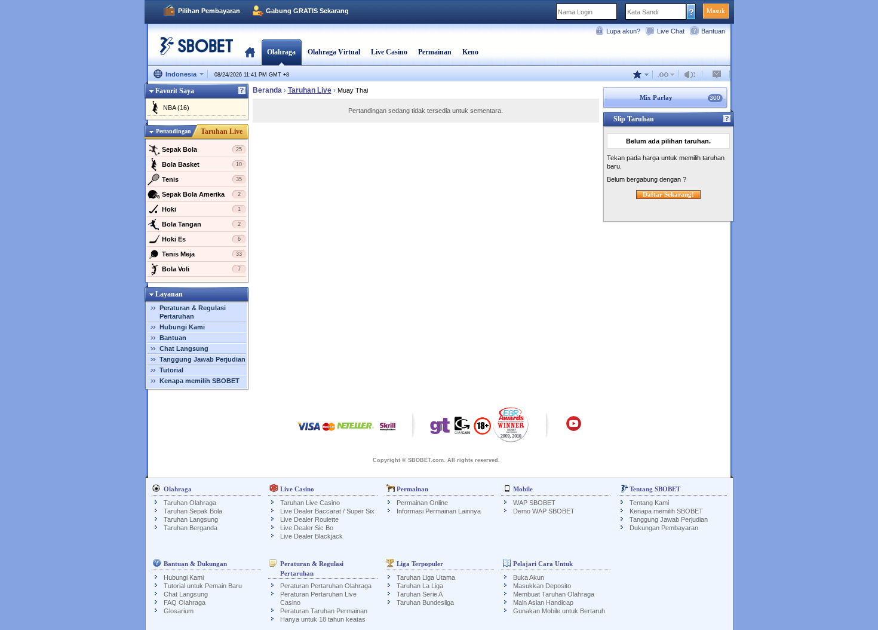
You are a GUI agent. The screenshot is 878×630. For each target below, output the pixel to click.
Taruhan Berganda (190, 527)
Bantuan (713, 31)
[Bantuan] (242, 91)
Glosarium (179, 610)
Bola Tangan (201, 224)
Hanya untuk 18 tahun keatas (323, 619)
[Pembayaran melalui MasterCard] (329, 432)
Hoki (201, 209)
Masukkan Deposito (542, 585)
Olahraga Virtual (334, 52)
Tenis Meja (202, 254)
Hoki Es (201, 239)
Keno (470, 52)
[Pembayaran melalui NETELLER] (355, 432)
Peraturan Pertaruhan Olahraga (326, 585)
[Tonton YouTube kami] (573, 429)
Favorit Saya (174, 91)
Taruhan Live (221, 131)
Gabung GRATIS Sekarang (307, 10)
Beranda (250, 52)
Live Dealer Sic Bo (306, 527)
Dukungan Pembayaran (664, 527)
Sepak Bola (202, 149)
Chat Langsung (183, 348)
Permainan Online (422, 502)
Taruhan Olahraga (190, 502)
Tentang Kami (649, 502)
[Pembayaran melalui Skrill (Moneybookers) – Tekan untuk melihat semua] (387, 432)
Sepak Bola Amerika (201, 194)
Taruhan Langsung (191, 519)
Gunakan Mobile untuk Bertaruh (559, 610)
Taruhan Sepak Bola (193, 511)
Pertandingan (173, 131)
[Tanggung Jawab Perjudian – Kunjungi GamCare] (462, 428)
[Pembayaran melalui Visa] (309, 432)
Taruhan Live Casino (310, 502)
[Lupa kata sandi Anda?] (691, 11)
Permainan (435, 52)
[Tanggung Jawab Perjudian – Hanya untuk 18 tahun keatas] (482, 429)
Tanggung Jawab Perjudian (202, 359)
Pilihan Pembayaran (209, 10)
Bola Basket (202, 164)
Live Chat (670, 31)
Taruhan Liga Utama (426, 577)
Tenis (202, 179)
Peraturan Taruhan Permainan (323, 610)
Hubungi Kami (182, 327)
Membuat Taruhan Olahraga (553, 594)
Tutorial (171, 370)
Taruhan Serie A (420, 594)
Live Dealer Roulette (309, 519)
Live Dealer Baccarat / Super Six (327, 511)
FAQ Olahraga (184, 602)
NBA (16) (176, 107)
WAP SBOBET (534, 502)
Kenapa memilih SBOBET (199, 380)
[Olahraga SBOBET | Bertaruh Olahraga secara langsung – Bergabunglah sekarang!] (193, 50)
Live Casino (389, 52)
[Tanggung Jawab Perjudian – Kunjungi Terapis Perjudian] (440, 428)
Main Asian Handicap (543, 602)
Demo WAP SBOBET (544, 511)
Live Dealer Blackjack (311, 536)
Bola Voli (201, 269)
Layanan (169, 294)
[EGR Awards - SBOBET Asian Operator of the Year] (511, 424)
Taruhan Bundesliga (425, 602)
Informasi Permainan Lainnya (439, 511)
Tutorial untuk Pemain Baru (203, 585)
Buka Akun (528, 577)
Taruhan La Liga (420, 585)
